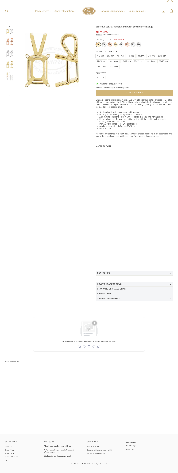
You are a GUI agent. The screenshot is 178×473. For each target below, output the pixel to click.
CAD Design (131, 446)
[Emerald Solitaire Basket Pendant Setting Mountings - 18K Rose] (106, 259)
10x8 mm (162, 56)
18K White (121, 44)
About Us (8, 446)
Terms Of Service (11, 457)
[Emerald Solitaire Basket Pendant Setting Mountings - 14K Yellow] (97, 255)
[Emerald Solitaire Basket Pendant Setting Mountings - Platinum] (97, 262)
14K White (104, 44)
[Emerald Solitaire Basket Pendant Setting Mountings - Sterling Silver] (102, 262)
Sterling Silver (138, 44)
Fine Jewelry (42, 10)
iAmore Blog (131, 442)
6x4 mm (120, 56)
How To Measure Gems (109, 284)
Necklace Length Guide (96, 453)
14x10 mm (113, 61)
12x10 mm (101, 61)
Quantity (101, 73)
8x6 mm (141, 56)
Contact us (103, 273)
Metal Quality (110, 40)
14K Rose (109, 44)
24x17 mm (101, 67)
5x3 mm (110, 56)
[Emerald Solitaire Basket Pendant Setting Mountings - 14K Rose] (106, 255)
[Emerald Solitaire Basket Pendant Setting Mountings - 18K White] (102, 259)
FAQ (6, 460)
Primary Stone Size (106, 52)
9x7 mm (151, 56)
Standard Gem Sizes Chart (112, 289)
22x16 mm (163, 61)
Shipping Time (104, 294)
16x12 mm (126, 61)
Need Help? (130, 449)
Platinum (133, 44)
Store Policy (9, 450)
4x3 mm (100, 56)
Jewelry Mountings (64, 10)
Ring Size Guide (93, 446)
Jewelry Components (112, 10)
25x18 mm (113, 67)
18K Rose (127, 44)
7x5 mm (131, 56)
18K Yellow (115, 44)
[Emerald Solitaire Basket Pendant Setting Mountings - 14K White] (102, 255)
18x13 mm (138, 61)
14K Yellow (98, 44)
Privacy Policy (10, 453)
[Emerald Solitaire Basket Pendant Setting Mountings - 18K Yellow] (97, 259)
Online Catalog (136, 10)
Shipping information (108, 298)
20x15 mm (150, 61)
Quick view (25, 406)
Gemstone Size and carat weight (99, 450)
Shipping (99, 34)
